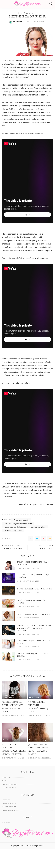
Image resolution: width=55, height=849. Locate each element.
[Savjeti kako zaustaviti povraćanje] (8, 616)
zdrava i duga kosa (13, 530)
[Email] (49, 538)
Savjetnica (17, 22)
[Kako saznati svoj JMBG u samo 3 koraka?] (8, 656)
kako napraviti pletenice (15, 527)
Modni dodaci (8, 697)
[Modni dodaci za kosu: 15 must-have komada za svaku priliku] (14, 690)
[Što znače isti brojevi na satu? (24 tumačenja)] (8, 578)
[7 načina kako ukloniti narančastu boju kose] (40, 690)
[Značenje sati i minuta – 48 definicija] (8, 590)
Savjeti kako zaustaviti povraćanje (34, 614)
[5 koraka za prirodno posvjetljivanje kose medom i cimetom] (14, 732)
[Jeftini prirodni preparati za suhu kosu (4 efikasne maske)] (40, 732)
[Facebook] (30, 538)
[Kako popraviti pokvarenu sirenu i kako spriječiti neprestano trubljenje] (8, 630)
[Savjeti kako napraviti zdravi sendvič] (8, 603)
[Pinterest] (43, 538)
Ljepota (46, 740)
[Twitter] (37, 538)
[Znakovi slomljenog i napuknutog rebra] (8, 643)
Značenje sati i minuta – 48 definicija (34, 589)
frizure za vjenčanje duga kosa (18, 523)
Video (34, 13)
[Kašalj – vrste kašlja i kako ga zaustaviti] (8, 565)
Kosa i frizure (24, 13)
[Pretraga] (50, 4)
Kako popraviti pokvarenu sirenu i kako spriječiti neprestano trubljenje (34, 628)
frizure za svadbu (21, 520)
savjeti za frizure (39, 527)
